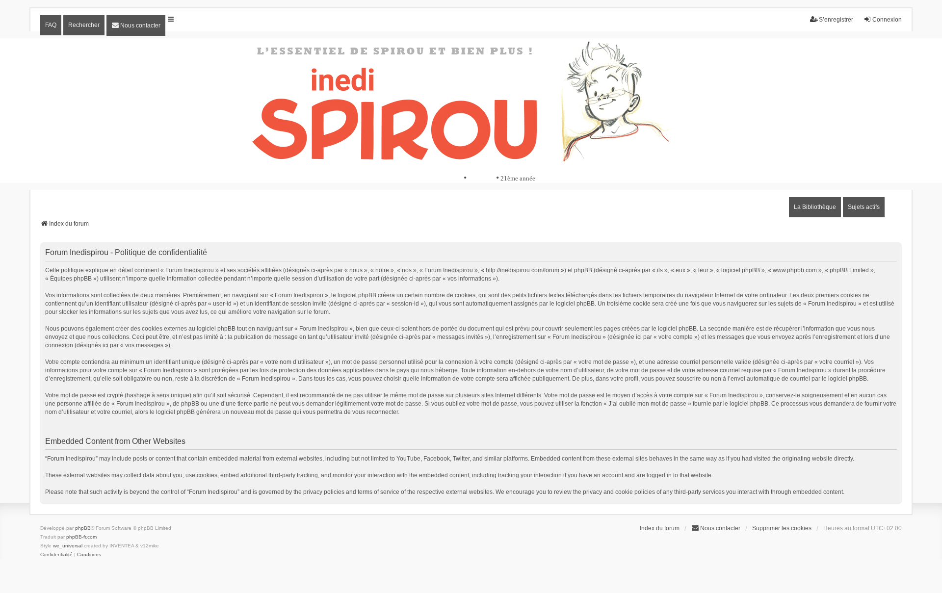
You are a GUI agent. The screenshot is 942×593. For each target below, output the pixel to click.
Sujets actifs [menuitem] (864, 207)
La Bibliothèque (815, 207)
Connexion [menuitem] (887, 19)
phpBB (83, 528)
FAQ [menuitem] (50, 25)
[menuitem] (135, 25)
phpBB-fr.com (81, 537)
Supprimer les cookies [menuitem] (781, 528)
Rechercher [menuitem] (84, 25)
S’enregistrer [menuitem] (836, 19)
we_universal (67, 545)
